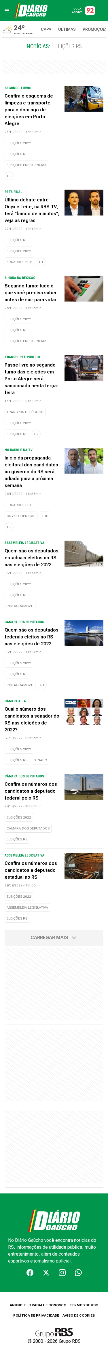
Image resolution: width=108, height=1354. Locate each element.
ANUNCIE (18, 1305)
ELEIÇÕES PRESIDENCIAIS (27, 165)
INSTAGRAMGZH (20, 606)
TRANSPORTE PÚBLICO (25, 412)
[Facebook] (29, 1272)
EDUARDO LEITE (19, 262)
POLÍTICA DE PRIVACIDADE (36, 1315)
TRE (45, 516)
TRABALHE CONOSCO (47, 1305)
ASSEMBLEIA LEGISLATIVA (27, 907)
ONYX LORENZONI (21, 516)
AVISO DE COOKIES (78, 1315)
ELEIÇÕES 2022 (19, 143)
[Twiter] (46, 1272)
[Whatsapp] (78, 1272)
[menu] (6, 10)
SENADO (40, 760)
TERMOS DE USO (84, 1305)
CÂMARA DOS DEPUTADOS (28, 828)
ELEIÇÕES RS (17, 154)
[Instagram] (62, 1272)
